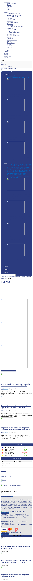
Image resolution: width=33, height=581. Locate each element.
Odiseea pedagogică (12, 38)
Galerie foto (10, 25)
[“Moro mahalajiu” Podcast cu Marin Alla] (16, 255)
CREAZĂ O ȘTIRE (7, 496)
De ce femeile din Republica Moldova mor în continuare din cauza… (19, 95)
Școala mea (10, 47)
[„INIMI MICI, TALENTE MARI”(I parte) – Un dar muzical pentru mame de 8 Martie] (16, 212)
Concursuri (10, 21)
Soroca (9, 154)
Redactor (5, 389)
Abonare (6, 53)
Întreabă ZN (10, 28)
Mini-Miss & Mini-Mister (13, 35)
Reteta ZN (9, 46)
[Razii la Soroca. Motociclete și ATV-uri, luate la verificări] (16, 153)
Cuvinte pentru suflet (12, 22)
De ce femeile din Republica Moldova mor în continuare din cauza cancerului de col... (15, 385)
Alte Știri (9, 18)
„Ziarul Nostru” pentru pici (14, 15)
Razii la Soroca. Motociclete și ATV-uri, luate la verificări (18, 159)
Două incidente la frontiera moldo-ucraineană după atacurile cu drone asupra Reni (19, 116)
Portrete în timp (11, 43)
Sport (8, 9)
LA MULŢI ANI (11, 29)
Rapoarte (6, 54)
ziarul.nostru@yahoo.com (14, 532)
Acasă (2, 276)
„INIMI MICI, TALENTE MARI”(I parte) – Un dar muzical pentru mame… (19, 218)
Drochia (9, 191)
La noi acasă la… (11, 31)
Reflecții (9, 44)
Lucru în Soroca (8, 56)
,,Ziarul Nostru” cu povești (14, 13)
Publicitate (6, 50)
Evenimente (7, 2)
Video (8, 48)
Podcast (9, 41)
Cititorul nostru (11, 19)
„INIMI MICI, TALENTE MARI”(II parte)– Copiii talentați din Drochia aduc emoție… (19, 196)
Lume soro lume (11, 34)
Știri (8, 10)
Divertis (6, 12)
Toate (8, 76)
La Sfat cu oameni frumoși (13, 32)
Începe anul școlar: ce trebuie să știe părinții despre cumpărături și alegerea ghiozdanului (15, 428)
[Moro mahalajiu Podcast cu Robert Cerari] (16, 234)
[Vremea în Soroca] (6, 476)
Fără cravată (10, 24)
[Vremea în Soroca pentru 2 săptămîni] (11, 484)
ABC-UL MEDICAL (12, 16)
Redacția (6, 57)
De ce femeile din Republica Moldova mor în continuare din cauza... (15, 547)
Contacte (6, 51)
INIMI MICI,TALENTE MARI (15, 27)
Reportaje (9, 8)
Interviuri (9, 6)
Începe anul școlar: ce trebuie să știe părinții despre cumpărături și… (18, 138)
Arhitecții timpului (11, 3)
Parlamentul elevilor (12, 40)
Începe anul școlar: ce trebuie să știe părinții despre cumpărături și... (15, 575)
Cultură (9, 5)
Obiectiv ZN (10, 37)
